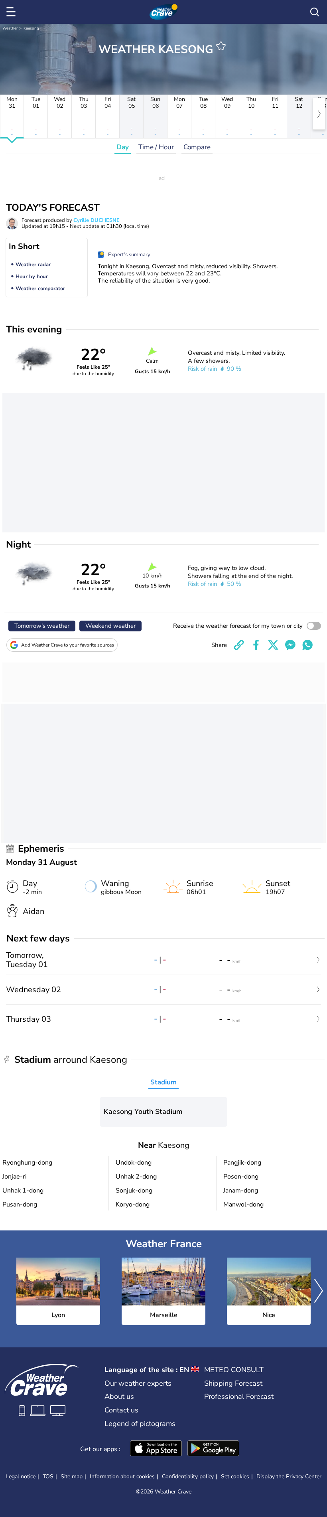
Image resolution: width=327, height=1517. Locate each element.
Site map (72, 1476)
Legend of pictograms (139, 1423)
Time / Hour (156, 147)
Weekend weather (110, 626)
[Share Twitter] (273, 645)
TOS (48, 1476)
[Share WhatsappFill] (307, 645)
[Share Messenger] (290, 645)
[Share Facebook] (256, 645)
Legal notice (20, 1476)
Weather (10, 28)
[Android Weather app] (213, 1449)
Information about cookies (122, 1476)
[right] (319, 114)
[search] (314, 12)
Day (122, 147)
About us (119, 1396)
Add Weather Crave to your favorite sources (67, 645)
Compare (197, 147)
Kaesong (31, 28)
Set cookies (235, 1476)
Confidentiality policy (188, 1476)
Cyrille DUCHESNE (96, 220)
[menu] (12, 12)
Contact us (121, 1410)
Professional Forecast (239, 1396)
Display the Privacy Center (288, 1476)
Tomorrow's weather (41, 626)
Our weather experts (137, 1383)
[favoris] (221, 45)
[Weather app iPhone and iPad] (156, 1449)
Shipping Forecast (233, 1383)
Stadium (163, 1082)
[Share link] (239, 645)
